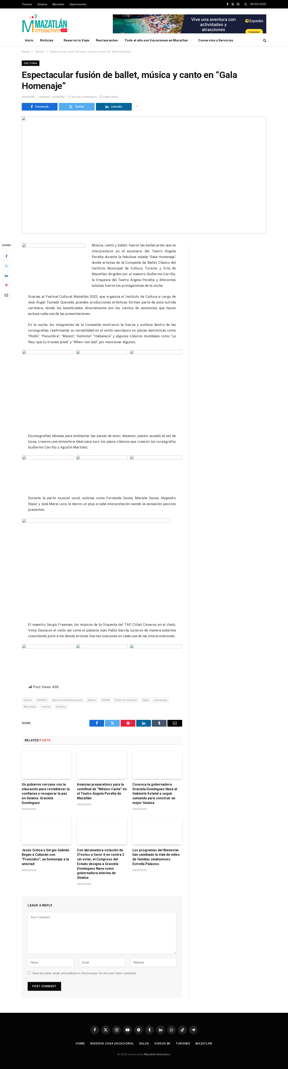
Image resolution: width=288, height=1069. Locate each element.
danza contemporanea (67, 700)
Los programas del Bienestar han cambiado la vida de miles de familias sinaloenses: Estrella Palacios (156, 857)
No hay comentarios (84, 96)
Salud (144, 1043)
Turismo (27, 4)
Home (80, 1043)
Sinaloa (42, 4)
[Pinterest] (6, 286)
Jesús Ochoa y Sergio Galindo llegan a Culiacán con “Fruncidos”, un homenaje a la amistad (45, 857)
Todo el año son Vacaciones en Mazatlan (156, 40)
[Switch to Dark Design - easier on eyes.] (246, 4)
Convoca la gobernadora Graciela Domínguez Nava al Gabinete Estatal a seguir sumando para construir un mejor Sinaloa (154, 793)
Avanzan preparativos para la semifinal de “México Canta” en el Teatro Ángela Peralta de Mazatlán (102, 791)
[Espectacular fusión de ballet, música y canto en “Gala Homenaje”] (144, 175)
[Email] (6, 295)
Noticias (46, 40)
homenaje (160, 700)
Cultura (30, 63)
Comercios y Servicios (215, 40)
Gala (146, 700)
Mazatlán (58, 4)
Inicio (29, 40)
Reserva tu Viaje (76, 40)
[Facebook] (6, 256)
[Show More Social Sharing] (137, 107)
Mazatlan (30, 706)
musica (46, 706)
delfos (91, 700)
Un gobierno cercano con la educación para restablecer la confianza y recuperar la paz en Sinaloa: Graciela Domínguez (46, 793)
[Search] (264, 40)
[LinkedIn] (6, 276)
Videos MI (162, 1043)
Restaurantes (107, 40)
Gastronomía (78, 4)
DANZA (42, 700)
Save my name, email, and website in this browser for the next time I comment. (84, 973)
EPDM (106, 700)
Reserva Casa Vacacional (112, 1043)
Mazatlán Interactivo (157, 1054)
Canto (28, 700)
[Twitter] (6, 266)
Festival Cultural (126, 700)
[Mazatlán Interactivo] (44, 24)
